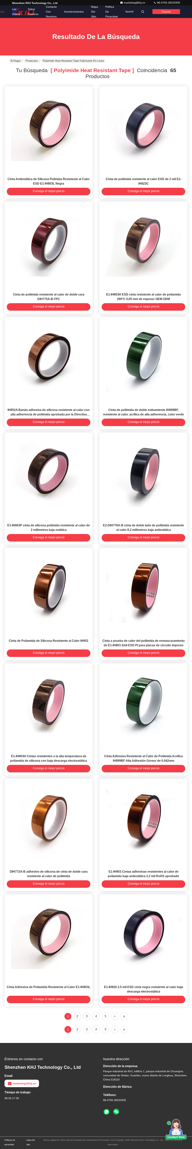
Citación (166, 11)
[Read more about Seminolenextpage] (114, 1029)
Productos (32, 60)
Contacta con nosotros (51, 11)
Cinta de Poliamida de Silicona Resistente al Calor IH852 (48, 640)
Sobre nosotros (33, 12)
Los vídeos (16, 12)
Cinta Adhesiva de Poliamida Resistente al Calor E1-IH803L (48, 987)
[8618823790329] (106, 1112)
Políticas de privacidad (9, 1142)
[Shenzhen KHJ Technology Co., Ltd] (24, 11)
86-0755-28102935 (168, 2)
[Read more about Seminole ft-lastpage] (124, 1029)
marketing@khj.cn (135, 2)
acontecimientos (74, 11)
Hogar (17, 60)
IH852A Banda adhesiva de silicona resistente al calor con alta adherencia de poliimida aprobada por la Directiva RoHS (49, 414)
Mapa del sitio (94, 11)
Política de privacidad (111, 11)
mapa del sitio (30, 1142)
